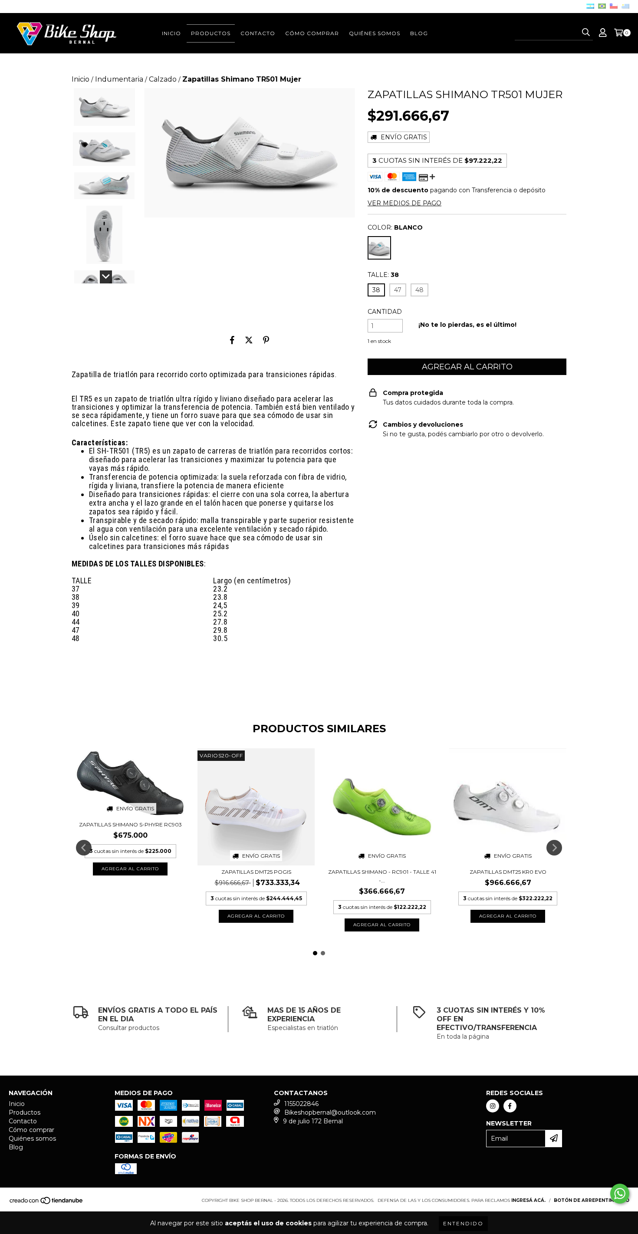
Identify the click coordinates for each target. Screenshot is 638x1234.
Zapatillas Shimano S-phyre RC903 (130, 824)
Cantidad (385, 312)
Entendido (463, 1223)
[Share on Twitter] (249, 340)
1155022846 (301, 1104)
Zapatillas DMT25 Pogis (256, 872)
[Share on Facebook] (232, 340)
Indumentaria (119, 79)
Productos (210, 33)
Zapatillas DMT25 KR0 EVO (508, 872)
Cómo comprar (312, 33)
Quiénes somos (374, 33)
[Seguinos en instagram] (492, 1105)
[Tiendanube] (47, 1203)
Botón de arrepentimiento (591, 1200)
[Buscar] (586, 32)
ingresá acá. (528, 1200)
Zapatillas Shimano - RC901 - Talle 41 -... (382, 876)
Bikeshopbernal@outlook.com (330, 1112)
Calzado (163, 79)
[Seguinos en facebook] (509, 1105)
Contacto (257, 33)
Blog (419, 33)
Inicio (171, 33)
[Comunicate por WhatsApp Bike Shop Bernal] (619, 1194)
